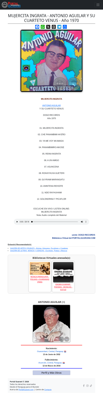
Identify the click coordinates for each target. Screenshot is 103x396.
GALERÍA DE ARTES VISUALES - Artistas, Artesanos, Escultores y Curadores (39, 248)
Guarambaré (42, 351)
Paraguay (59, 351)
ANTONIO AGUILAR (51, 105)
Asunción (42, 363)
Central (51, 351)
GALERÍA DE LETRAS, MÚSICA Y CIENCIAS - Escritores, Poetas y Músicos (38, 251)
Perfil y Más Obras (51, 372)
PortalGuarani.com (26, 390)
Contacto (48, 390)
